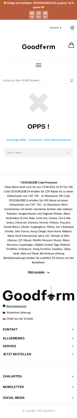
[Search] (38, 80)
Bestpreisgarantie (16, 306)
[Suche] (71, 81)
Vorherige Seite (16, 139)
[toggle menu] (38, 65)
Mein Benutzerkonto (57, 139)
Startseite (35, 139)
